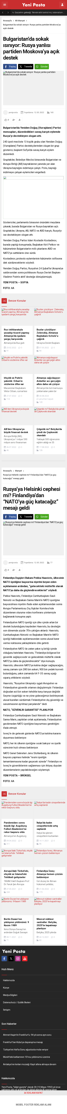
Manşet (18, 471)
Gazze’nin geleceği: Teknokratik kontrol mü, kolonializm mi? (40, 12)
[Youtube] (24, 958)
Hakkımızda (9, 980)
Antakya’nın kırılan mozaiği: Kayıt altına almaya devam (29, 1064)
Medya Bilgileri (10, 995)
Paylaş (12, 66)
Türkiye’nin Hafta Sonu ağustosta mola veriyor (25, 1049)
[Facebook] (4, 958)
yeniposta (13, 112)
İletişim (6, 1010)
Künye (6, 987)
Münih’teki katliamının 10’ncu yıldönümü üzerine (26, 1057)
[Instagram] (18, 958)
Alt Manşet (20, 20)
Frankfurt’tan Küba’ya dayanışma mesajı (23, 1042)
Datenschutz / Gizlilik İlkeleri (17, 1002)
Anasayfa (7, 20)
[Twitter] (11, 958)
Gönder (44, 66)
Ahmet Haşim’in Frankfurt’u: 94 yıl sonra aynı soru (27, 1035)
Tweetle (28, 66)
